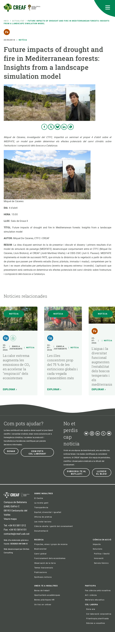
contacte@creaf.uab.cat (16, 533)
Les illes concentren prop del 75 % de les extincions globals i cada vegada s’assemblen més (62, 366)
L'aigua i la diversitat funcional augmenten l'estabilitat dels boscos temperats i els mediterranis (102, 366)
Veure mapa (10, 519)
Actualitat (18, 21)
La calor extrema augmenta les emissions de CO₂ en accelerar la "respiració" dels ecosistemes (16, 366)
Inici (6, 21)
